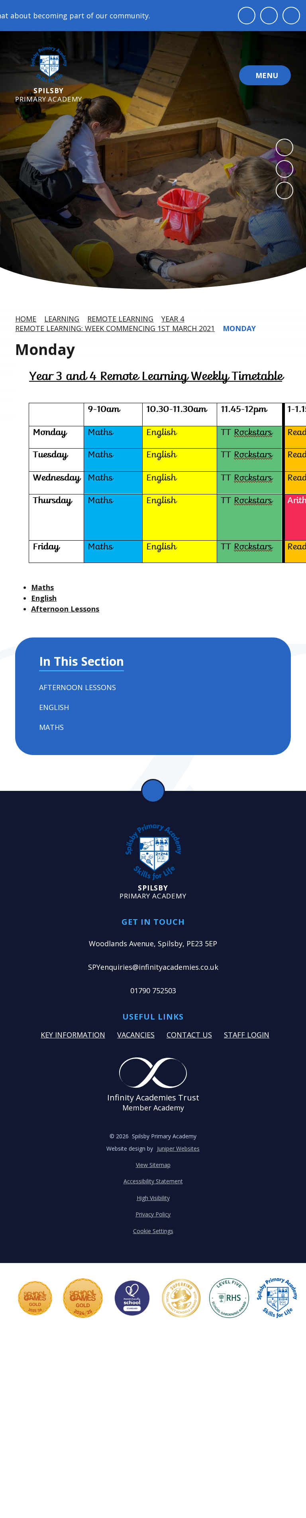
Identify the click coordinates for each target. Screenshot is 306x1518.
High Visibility (153, 1198)
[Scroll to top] (153, 791)
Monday (239, 328)
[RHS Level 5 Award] (229, 1298)
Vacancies (136, 1034)
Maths (42, 587)
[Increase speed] (291, 15)
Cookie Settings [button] (153, 1231)
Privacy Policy (153, 1214)
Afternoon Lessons (65, 609)
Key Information (73, 1034)
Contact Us (189, 1034)
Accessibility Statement (153, 1181)
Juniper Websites (178, 1148)
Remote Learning (120, 319)
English (44, 598)
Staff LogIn (246, 1034)
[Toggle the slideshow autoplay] (284, 190)
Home (25, 319)
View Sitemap (153, 1165)
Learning (61, 319)
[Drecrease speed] (269, 15)
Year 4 (172, 319)
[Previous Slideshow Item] (284, 147)
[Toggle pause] (246, 15)
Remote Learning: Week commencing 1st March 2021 (115, 328)
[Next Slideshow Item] (284, 169)
